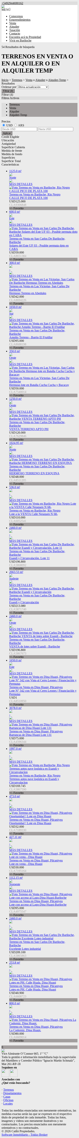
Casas (6, 1096)
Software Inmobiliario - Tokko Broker (25, 1134)
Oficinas (8, 1100)
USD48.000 (17, 480)
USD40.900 (17, 996)
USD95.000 (17, 344)
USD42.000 (17, 300)
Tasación (14, 30)
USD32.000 (17, 830)
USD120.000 (17, 436)
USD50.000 (17, 392)
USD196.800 (17, 565)
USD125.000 (17, 205)
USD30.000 (17, 871)
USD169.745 (17, 789)
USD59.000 (17, 256)
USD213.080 (17, 609)
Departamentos (12, 1093)
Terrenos (17, 80)
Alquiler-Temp (57, 80)
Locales (8, 1103)
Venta (12, 23)
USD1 (17, 701)
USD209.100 (17, 956)
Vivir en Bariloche (20, 40)
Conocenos (16, 16)
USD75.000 (17, 742)
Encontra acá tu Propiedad (25, 37)
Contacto (14, 33)
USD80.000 (17, 1037)
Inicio (5, 80)
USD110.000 (17, 521)
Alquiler (14, 26)
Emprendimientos (19, 19)
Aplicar (7, 133)
